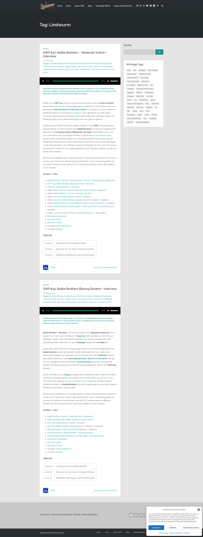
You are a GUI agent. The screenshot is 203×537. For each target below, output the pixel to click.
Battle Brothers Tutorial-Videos (80, 420)
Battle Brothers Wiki (56, 420)
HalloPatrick (149, 92)
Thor (145, 118)
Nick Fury (140, 107)
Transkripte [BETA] (102, 6)
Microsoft (155, 103)
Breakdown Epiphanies (102, 64)
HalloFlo (139, 92)
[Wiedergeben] (43, 81)
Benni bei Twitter (54, 222)
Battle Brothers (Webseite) (103, 180)
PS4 (128, 111)
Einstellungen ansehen (191, 528)
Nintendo (149, 107)
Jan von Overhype (73, 381)
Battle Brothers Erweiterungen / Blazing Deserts (75, 206)
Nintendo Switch (49, 69)
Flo (152, 85)
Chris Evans (144, 78)
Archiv (68, 6)
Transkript (152, 118)
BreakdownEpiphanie (56, 216)
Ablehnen (173, 528)
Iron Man (150, 96)
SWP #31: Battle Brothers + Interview (63, 187)
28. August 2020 (49, 293)
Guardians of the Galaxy (144, 89)
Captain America (145, 74)
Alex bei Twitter (54, 219)
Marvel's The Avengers (135, 103)
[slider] (114, 81)
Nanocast (130, 107)
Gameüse (130, 89)
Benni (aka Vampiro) (98, 135)
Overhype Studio (63, 69)
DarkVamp (145, 81)
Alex (134, 70)
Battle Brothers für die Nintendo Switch (71, 203)
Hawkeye (130, 96)
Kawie (129, 100)
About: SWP (79, 6)
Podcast (46, 48)
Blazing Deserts (87, 64)
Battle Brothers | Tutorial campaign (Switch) (72, 193)
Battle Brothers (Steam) (57, 180)
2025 (128, 70)
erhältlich (77, 113)
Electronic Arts (143, 85)
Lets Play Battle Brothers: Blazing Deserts (71, 200)
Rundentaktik (85, 69)
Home (59, 6)
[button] (199, 510)
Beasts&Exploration (72, 64)
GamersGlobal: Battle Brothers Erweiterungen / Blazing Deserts (75, 436)
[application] (80, 81)
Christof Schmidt (49, 66)
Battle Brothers (58, 64)
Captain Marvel (132, 78)
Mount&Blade (107, 66)
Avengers (142, 70)
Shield (135, 111)
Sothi (93, 69)
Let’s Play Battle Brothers (64, 196)
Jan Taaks (82, 66)
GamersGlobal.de (97, 203)
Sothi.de (77, 514)
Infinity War (140, 96)
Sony (141, 111)
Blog (90, 6)
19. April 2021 (48, 61)
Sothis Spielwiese (63, 226)
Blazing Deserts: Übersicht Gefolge (62, 429)
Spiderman (131, 115)
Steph (140, 115)
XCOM (109, 302)
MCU (147, 103)
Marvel (152, 100)
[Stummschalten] (108, 81)
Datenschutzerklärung (175, 533)
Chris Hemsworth (133, 81)
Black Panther (153, 70)
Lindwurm (97, 66)
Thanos (154, 115)
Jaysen (89, 66)
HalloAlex (130, 92)
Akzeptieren (156, 528)
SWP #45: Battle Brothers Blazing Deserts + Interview (70, 184)
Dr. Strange (131, 85)
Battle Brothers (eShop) (79, 180)
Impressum (186, 533)
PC (156, 107)
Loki (135, 100)
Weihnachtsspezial (142, 122)
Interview (60, 66)
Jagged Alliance (71, 66)
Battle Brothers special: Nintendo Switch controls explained (79, 190)
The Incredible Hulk (134, 118)
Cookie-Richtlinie (163, 533)
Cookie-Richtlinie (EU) (123, 6)
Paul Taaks (75, 69)
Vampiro (98, 69)
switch (146, 115)
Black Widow (131, 74)
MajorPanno (144, 100)
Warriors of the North (97, 302)
